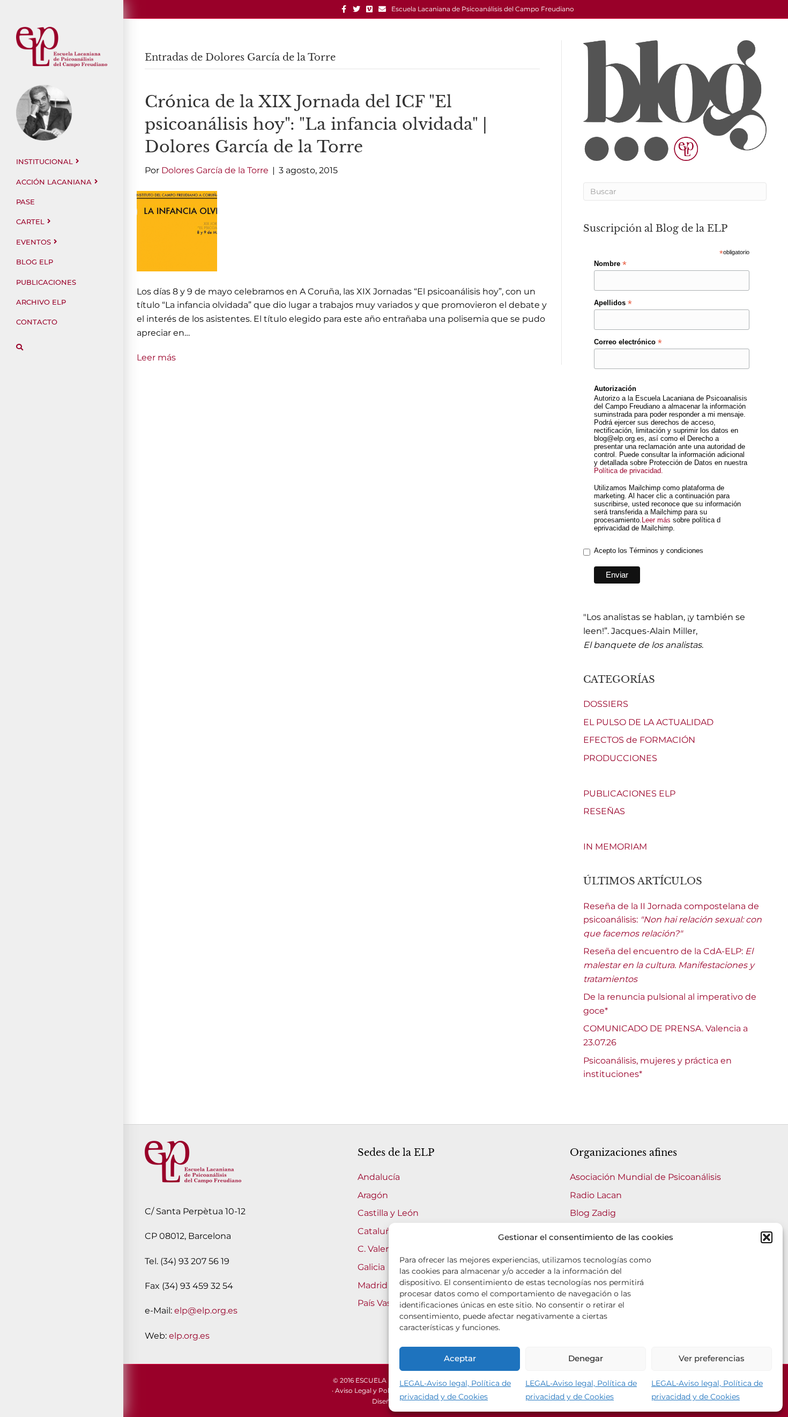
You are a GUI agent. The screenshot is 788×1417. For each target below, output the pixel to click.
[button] (766, 1237)
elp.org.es (189, 1336)
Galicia (371, 1267)
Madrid (373, 1285)
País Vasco (380, 1303)
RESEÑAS (604, 811)
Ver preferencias (712, 1358)
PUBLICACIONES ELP (629, 793)
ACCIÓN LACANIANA (54, 182)
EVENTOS (33, 242)
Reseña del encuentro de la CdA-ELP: (668, 965)
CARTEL (30, 221)
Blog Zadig (593, 1213)
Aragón (373, 1195)
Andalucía (379, 1177)
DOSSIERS (605, 704)
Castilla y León (388, 1213)
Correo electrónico (628, 342)
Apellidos (613, 303)
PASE (25, 201)
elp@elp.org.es (205, 1310)
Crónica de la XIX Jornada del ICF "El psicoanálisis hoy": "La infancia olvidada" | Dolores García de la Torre (316, 124)
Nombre (610, 264)
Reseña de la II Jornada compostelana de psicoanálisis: (672, 920)
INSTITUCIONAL (44, 161)
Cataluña (377, 1231)
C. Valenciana (386, 1249)
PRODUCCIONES (620, 758)
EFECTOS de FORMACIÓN (639, 740)
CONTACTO (36, 322)
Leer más (156, 357)
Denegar (585, 1358)
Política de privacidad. (628, 471)
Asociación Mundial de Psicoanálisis (645, 1177)
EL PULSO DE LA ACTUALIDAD (648, 722)
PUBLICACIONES (46, 282)
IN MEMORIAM (615, 847)
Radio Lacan (596, 1195)
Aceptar (460, 1358)
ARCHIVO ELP (41, 302)
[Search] (19, 347)
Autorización (615, 389)
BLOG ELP (34, 261)
